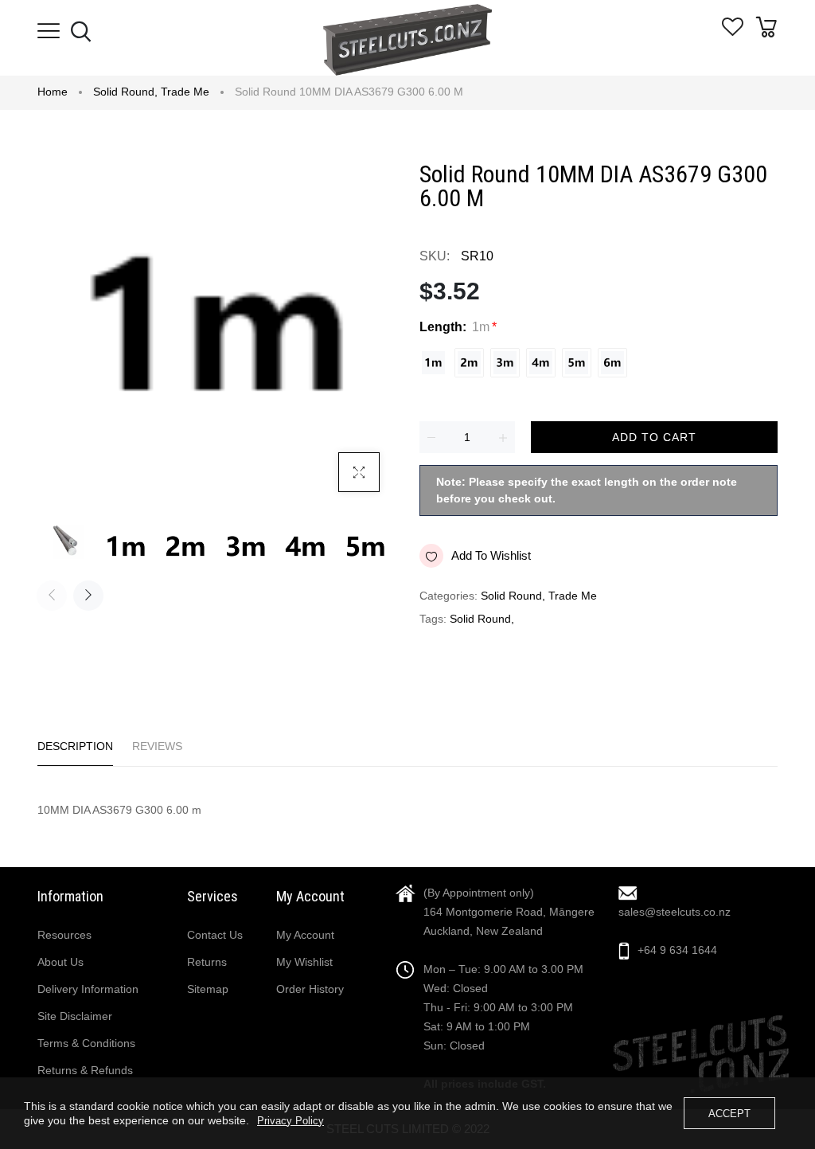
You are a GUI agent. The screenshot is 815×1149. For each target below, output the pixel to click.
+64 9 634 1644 (677, 950)
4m (541, 363)
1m (433, 363)
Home (52, 91)
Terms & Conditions (86, 1043)
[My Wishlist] (732, 31)
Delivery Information (87, 989)
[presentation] (52, 595)
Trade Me (185, 91)
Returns (207, 962)
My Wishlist (304, 962)
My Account (305, 934)
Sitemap (207, 989)
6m (612, 363)
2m (469, 363)
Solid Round (125, 91)
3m (505, 363)
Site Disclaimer (74, 1016)
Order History (310, 989)
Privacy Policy (290, 1121)
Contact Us (215, 934)
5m (577, 363)
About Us (60, 962)
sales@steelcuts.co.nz (674, 911)
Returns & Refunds (85, 1070)
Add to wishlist (491, 555)
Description (75, 746)
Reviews (157, 746)
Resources (64, 934)
